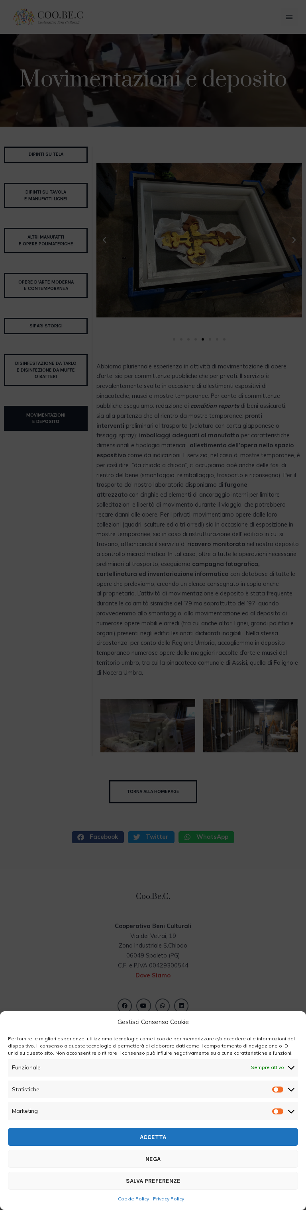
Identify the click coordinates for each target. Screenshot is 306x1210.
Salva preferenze (153, 1181)
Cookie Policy (133, 1199)
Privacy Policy (168, 1199)
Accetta (153, 1137)
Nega (153, 1159)
